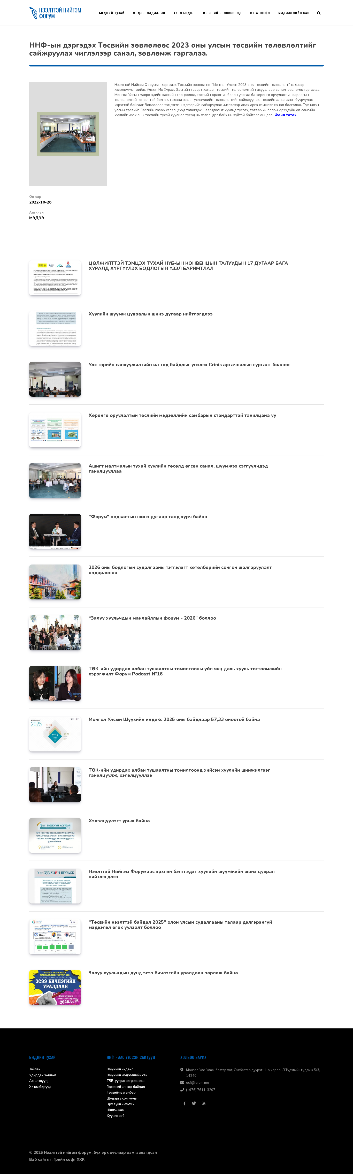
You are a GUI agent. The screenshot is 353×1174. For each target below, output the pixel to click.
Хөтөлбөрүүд (40, 1087)
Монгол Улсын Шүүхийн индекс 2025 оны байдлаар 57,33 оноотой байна (174, 719)
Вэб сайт (38, 1159)
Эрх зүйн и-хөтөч (120, 1104)
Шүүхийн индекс (120, 1069)
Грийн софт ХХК (69, 1159)
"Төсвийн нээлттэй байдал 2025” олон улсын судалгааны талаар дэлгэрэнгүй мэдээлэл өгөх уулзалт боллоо (180, 924)
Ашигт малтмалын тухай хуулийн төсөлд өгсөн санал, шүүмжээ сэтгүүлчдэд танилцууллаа (178, 468)
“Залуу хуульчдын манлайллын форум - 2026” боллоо (152, 618)
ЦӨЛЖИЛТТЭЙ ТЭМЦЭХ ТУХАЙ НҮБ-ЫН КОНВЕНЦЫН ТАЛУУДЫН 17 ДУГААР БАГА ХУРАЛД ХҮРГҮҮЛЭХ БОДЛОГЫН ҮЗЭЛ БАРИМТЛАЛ (188, 266)
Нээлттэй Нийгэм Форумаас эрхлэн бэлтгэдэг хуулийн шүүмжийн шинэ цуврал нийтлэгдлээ (182, 874)
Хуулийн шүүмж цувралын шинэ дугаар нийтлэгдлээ (151, 314)
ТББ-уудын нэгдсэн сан (125, 1081)
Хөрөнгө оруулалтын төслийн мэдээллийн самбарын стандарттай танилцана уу (182, 415)
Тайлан (34, 1069)
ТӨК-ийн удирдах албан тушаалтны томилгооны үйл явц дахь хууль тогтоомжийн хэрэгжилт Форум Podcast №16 (185, 671)
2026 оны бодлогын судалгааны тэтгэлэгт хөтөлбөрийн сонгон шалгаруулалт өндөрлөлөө (180, 570)
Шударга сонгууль (122, 1098)
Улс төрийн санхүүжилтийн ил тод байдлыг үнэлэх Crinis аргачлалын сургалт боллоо (189, 365)
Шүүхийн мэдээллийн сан (127, 1075)
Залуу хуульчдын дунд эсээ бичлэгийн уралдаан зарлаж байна (163, 973)
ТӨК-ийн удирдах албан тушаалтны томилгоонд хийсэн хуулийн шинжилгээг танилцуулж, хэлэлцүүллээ (179, 772)
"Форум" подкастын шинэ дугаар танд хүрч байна (148, 517)
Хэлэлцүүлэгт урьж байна (119, 821)
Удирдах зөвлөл (42, 1075)
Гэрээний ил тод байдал (126, 1087)
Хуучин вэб (116, 1115)
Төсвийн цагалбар (121, 1092)
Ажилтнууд (38, 1081)
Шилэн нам (115, 1110)
